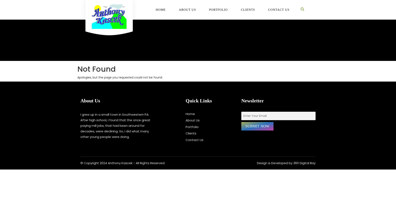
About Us (187, 9)
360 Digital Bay (304, 163)
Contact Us (278, 9)
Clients (248, 9)
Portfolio (218, 9)
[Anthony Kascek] (109, 20)
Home (161, 9)
